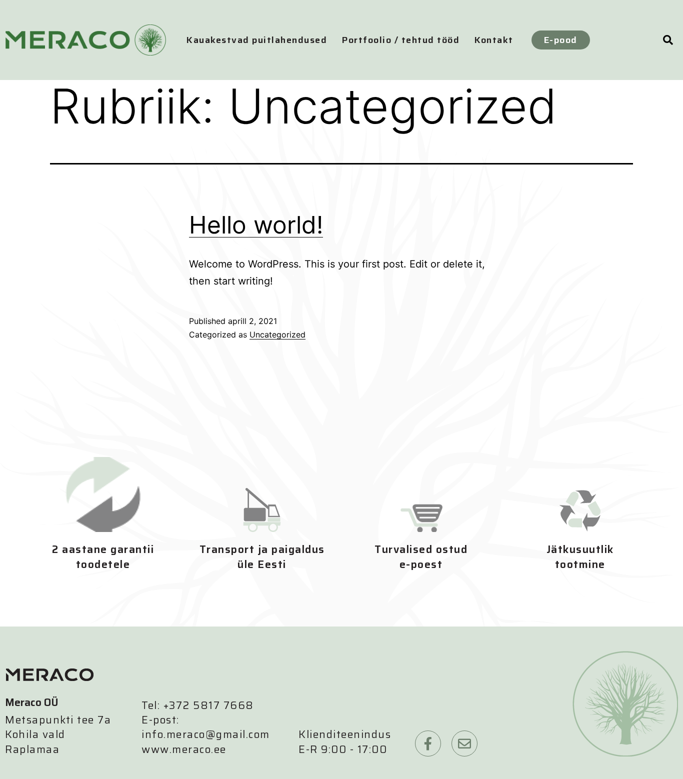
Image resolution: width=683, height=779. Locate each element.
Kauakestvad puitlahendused (256, 40)
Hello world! (256, 225)
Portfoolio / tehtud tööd (401, 40)
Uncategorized (278, 335)
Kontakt (494, 40)
